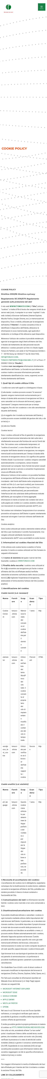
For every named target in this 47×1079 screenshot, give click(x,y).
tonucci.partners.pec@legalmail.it (17, 360)
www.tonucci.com (20, 306)
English (24, 8)
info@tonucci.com (9, 357)
